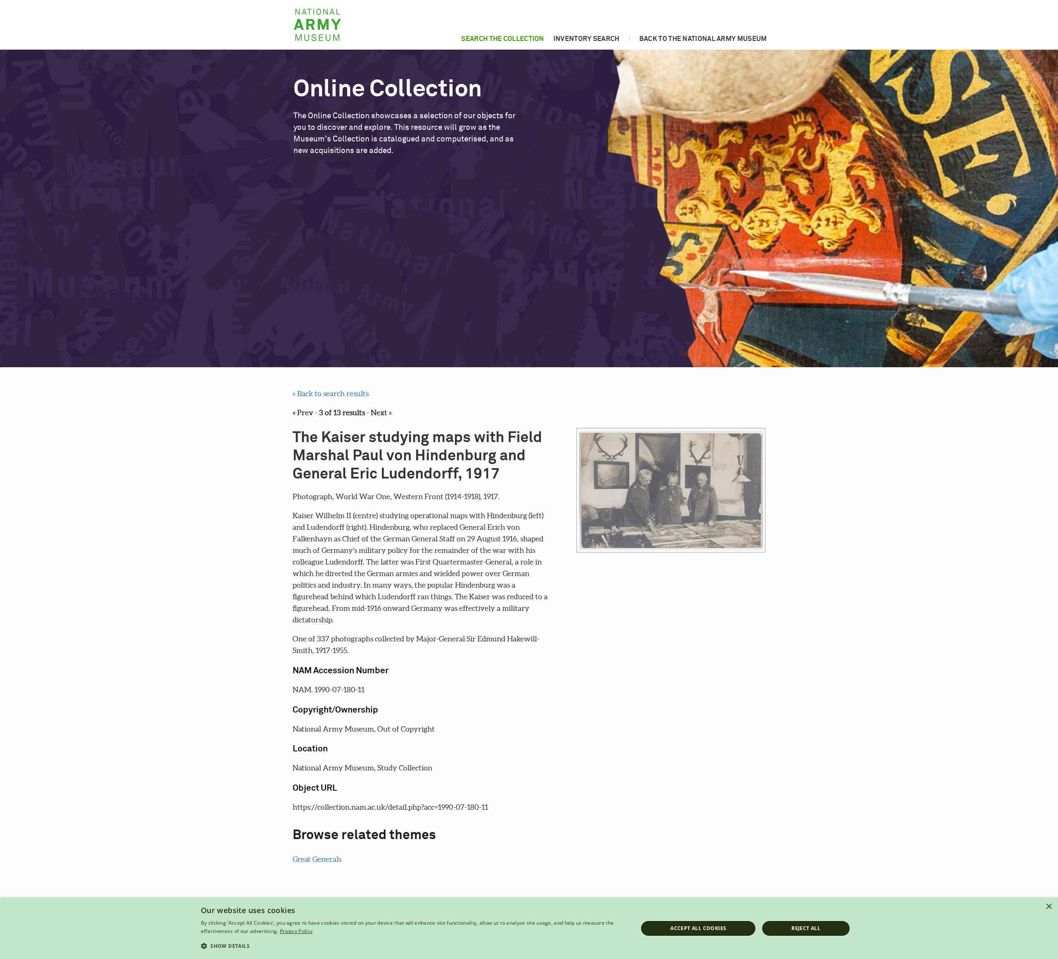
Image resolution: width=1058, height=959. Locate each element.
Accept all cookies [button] (698, 928)
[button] (413, 946)
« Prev (303, 412)
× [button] (1049, 907)
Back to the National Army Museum (703, 39)
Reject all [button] (805, 928)
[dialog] (529, 928)
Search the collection (502, 39)
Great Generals (317, 859)
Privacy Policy (296, 931)
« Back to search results (331, 393)
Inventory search (586, 39)
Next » (381, 412)
